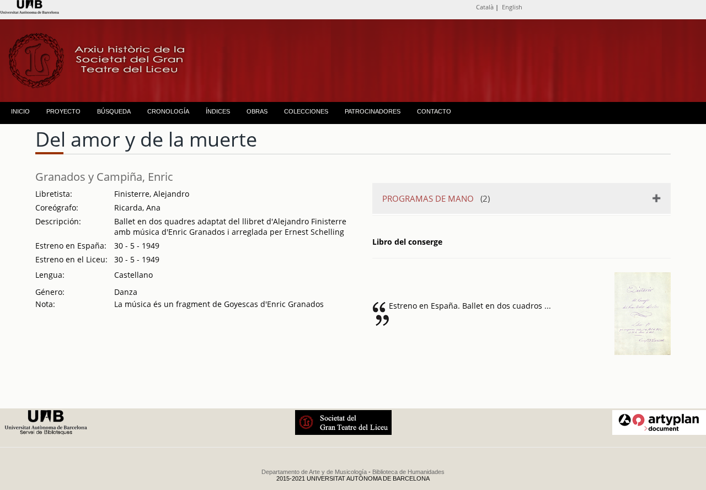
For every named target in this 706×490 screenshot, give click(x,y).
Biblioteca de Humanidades (408, 472)
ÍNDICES (218, 111)
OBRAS (257, 111)
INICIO (20, 111)
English (512, 7)
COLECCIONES (306, 111)
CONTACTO (434, 111)
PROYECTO (63, 111)
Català (485, 7)
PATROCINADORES (372, 111)
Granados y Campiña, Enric (104, 176)
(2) (436, 198)
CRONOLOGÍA (168, 111)
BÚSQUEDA (114, 111)
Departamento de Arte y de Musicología (314, 472)
